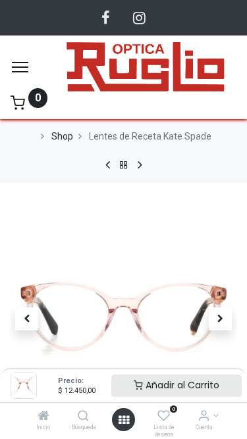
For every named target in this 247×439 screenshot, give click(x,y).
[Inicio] (43, 416)
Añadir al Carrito (181, 385)
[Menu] (20, 67)
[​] (106, 18)
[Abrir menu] (124, 420)
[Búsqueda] (83, 416)
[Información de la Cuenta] (204, 416)
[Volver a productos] (124, 165)
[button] (27, 319)
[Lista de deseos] (163, 416)
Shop (62, 136)
